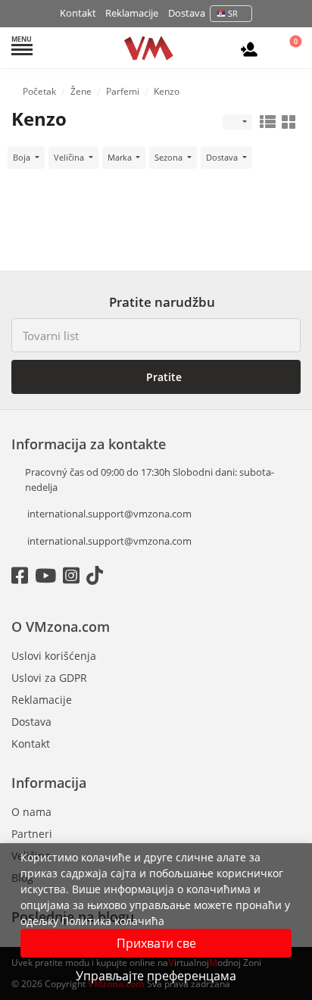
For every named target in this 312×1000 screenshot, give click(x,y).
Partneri (31, 834)
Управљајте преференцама (156, 975)
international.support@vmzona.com (109, 513)
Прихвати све (156, 943)
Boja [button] (23, 157)
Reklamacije (131, 13)
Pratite (162, 377)
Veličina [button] (70, 157)
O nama (31, 812)
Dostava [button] (223, 157)
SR (233, 13)
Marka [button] (121, 157)
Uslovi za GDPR (49, 677)
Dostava (186, 13)
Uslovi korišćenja (53, 655)
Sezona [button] (169, 157)
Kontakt (78, 13)
